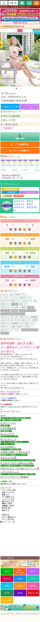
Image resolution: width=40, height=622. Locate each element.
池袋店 (6, 571)
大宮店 (33, 579)
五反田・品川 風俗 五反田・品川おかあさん (20, 613)
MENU (4, 4)
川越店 (6, 586)
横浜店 (20, 579)
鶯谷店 (33, 571)
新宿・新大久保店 (20, 571)
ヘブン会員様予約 (36, 3)
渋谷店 (20, 593)
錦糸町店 (20, 586)
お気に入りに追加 (12, 106)
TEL (22, 3)
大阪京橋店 (7, 600)
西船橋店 (33, 586)
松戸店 (6, 593)
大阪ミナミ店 (33, 593)
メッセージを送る (31, 106)
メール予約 (29, 3)
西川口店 (7, 579)
